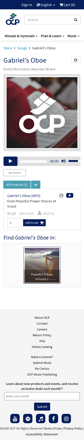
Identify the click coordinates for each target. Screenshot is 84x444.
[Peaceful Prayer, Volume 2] (42, 264)
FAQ (42, 341)
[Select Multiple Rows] (35, 185)
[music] (40, 418)
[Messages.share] (75, 59)
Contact (42, 323)
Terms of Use (52, 428)
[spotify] (27, 418)
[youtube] (15, 418)
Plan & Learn (51, 35)
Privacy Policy (73, 428)
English (46, 4)
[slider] (71, 160)
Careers (42, 329)
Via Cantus (42, 368)
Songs (22, 48)
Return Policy (42, 335)
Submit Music (42, 363)
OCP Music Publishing (42, 374)
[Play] (11, 161)
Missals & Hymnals (20, 35)
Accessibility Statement (42, 434)
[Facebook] (53, 418)
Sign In (26, 4)
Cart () (69, 4)
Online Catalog (42, 347)
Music (72, 35)
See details (14, 172)
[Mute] (63, 161)
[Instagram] (66, 418)
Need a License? (42, 357)
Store (8, 48)
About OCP (42, 317)
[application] (42, 161)
